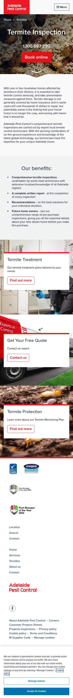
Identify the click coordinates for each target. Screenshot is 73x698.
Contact (14, 538)
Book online (36, 57)
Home (7, 20)
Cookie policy (17, 633)
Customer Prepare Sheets (25, 625)
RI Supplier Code (19, 637)
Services (14, 555)
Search (13, 533)
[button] (36, 72)
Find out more (21, 280)
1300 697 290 (36, 46)
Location (14, 527)
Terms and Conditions (43, 633)
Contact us (18, 358)
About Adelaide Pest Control (27, 620)
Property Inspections (22, 629)
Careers (54, 620)
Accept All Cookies (36, 691)
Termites (21, 20)
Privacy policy (48, 629)
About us (15, 567)
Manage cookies (44, 637)
